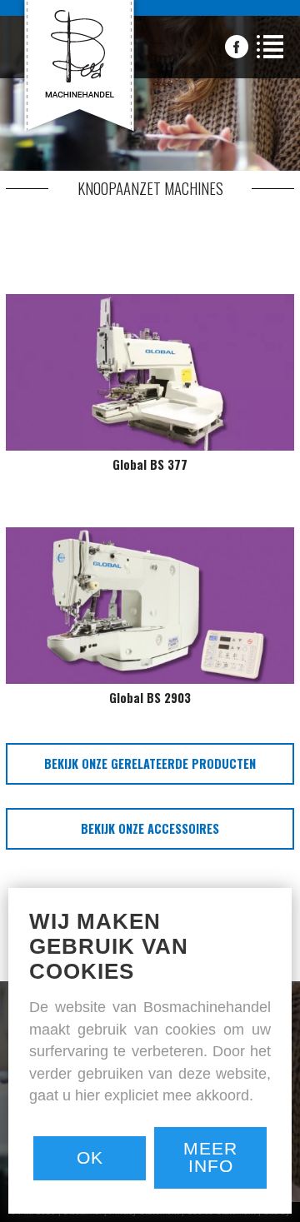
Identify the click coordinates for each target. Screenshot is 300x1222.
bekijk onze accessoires (150, 828)
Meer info (210, 1157)
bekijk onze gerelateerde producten (150, 763)
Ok (90, 1157)
